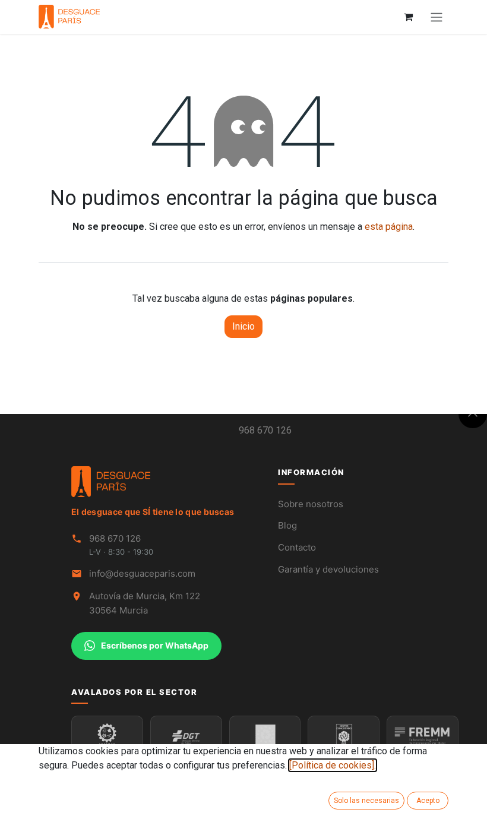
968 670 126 (265, 430)
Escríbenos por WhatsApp (154, 645)
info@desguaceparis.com (142, 573)
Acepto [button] (427, 800)
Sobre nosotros (310, 504)
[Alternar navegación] (436, 17)
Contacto (297, 547)
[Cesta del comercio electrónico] (408, 17)
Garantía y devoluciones (328, 569)
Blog (287, 525)
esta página (389, 226)
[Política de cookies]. (332, 765)
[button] (472, 414)
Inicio (243, 326)
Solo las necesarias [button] (366, 800)
